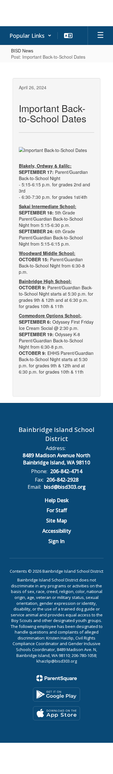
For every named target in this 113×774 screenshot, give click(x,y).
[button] (30, 35)
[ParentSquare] (56, 678)
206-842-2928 (62, 479)
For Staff (56, 510)
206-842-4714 (66, 471)
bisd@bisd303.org (65, 486)
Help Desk (57, 500)
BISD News (22, 50)
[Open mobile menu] (100, 35)
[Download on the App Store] (56, 713)
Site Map (56, 520)
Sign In (56, 541)
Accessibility (56, 530)
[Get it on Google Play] (56, 695)
